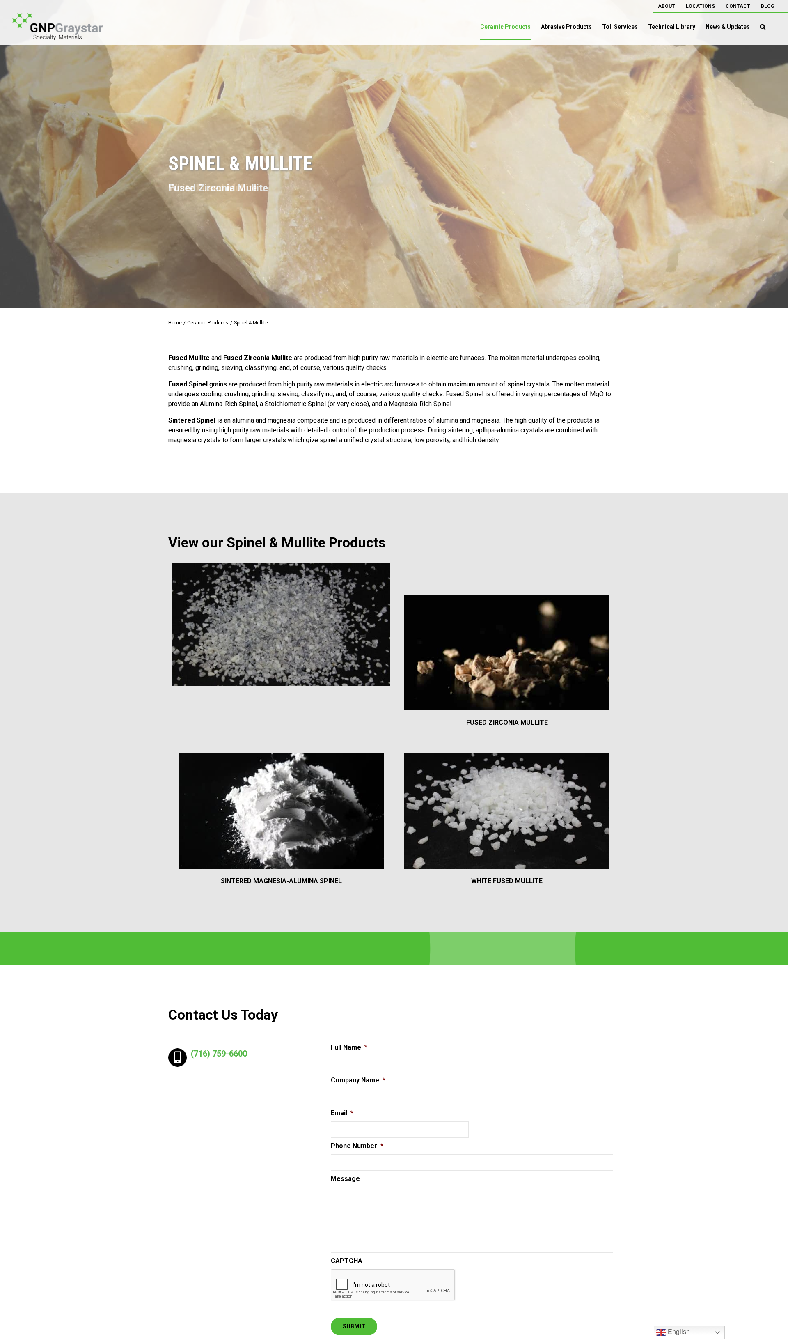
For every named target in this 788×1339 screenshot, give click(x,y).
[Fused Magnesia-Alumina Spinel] (281, 624)
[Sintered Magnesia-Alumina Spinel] (281, 811)
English (678, 1331)
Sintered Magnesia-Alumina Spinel (281, 881)
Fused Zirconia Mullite (507, 722)
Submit (354, 1326)
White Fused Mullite (507, 881)
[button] (762, 26)
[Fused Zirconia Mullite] (507, 652)
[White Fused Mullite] (507, 811)
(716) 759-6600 (219, 1054)
